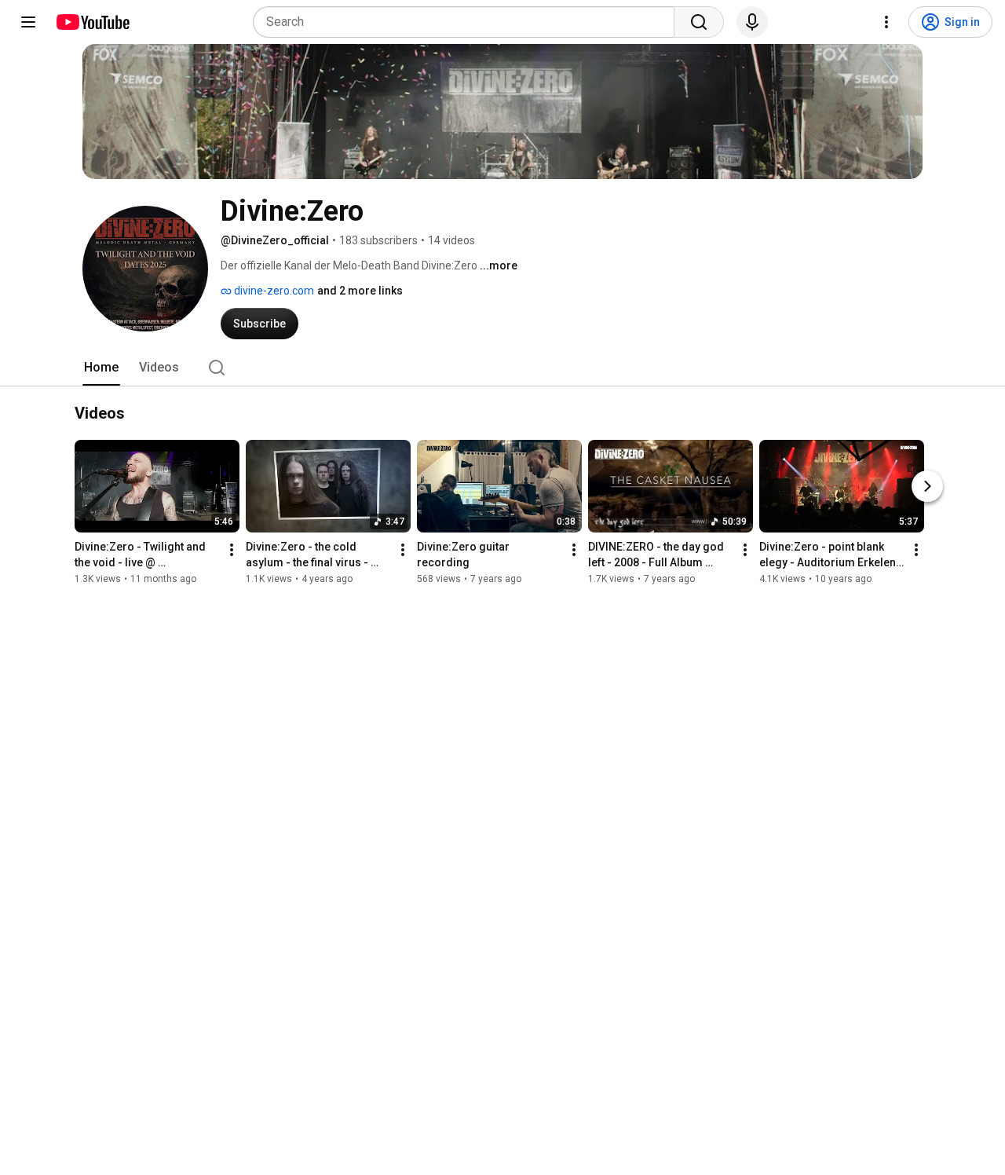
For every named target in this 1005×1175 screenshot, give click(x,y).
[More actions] (231, 550)
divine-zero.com (273, 290)
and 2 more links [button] (360, 290)
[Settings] (886, 22)
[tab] (101, 367)
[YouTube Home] (92, 22)
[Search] (699, 22)
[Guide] (28, 22)
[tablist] (502, 367)
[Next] (927, 487)
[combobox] (468, 22)
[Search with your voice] (752, 22)
